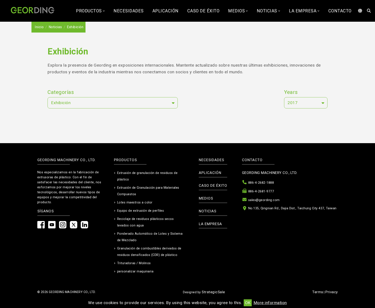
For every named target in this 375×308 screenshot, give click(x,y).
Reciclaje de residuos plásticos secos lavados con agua (145, 222)
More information (270, 302)
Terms (317, 292)
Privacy (331, 292)
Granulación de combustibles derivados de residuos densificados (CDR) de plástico (149, 252)
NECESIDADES (128, 10)
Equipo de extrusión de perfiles (140, 211)
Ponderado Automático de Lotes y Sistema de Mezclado (150, 237)
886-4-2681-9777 (261, 191)
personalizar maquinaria (135, 271)
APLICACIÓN (165, 10)
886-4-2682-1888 (261, 183)
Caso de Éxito (203, 10)
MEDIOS (236, 10)
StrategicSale (213, 292)
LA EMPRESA (302, 10)
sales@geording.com (264, 200)
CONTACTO (340, 10)
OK (247, 302)
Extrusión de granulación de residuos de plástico (147, 176)
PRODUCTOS (89, 10)
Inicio (39, 27)
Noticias (267, 10)
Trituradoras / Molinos (134, 263)
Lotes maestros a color (135, 202)
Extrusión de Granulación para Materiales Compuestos (148, 191)
